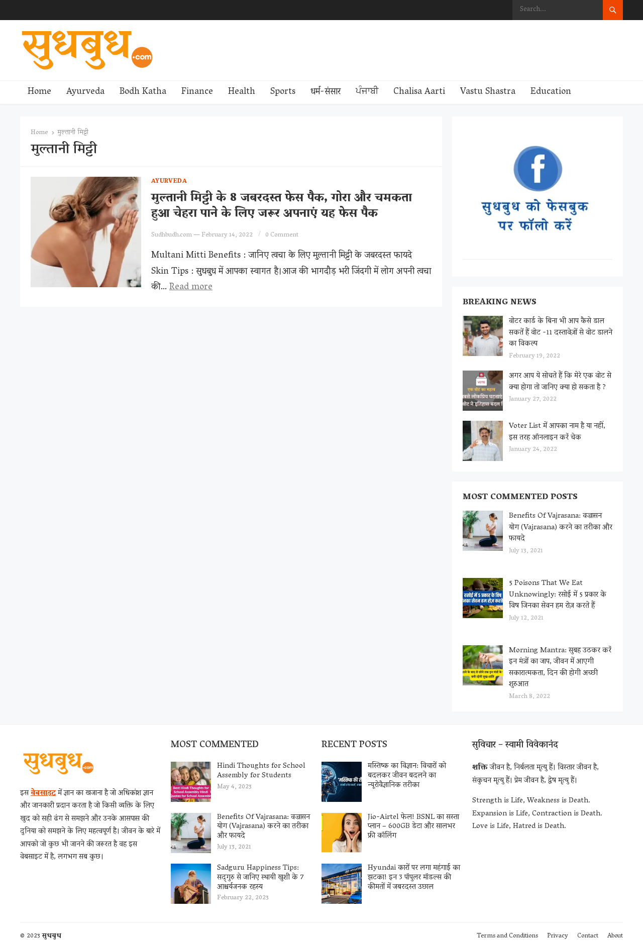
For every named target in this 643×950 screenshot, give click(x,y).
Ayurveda (85, 92)
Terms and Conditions (507, 936)
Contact (587, 936)
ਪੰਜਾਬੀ (367, 92)
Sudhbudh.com (171, 235)
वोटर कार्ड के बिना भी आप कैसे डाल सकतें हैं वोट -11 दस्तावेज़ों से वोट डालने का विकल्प (560, 332)
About (615, 936)
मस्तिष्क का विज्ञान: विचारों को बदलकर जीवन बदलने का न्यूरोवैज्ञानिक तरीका (407, 775)
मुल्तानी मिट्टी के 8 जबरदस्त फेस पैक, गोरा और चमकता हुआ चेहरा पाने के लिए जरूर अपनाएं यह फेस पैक (281, 206)
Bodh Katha (143, 92)
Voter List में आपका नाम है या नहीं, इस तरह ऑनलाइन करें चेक (557, 432)
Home (39, 92)
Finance (197, 92)
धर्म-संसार (325, 92)
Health (241, 92)
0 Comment (281, 235)
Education (550, 92)
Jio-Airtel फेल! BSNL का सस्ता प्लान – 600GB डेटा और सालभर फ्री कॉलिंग (413, 827)
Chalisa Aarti (419, 92)
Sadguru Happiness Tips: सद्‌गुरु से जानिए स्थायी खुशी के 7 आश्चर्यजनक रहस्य (260, 877)
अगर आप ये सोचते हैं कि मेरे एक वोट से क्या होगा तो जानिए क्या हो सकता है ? (560, 382)
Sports (282, 92)
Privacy (557, 936)
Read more (190, 287)
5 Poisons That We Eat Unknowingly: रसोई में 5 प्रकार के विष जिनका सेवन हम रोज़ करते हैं (557, 594)
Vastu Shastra (487, 92)
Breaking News (500, 302)
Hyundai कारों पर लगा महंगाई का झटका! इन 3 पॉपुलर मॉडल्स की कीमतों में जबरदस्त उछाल (414, 877)
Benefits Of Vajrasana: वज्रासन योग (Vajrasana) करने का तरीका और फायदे (560, 527)
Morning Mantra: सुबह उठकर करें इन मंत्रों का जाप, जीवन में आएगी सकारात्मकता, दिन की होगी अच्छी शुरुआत (560, 668)
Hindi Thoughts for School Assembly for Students (261, 771)
